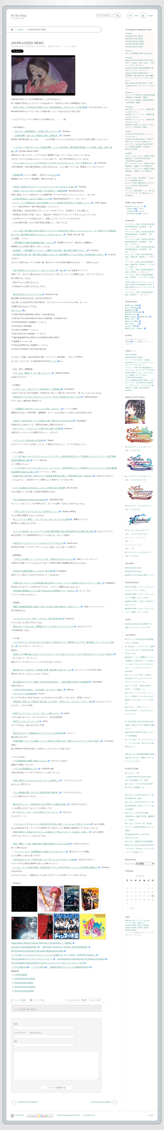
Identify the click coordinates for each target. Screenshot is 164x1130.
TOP (151, 1115)
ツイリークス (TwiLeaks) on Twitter (28, 440)
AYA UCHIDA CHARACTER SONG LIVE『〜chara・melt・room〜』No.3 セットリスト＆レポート (140, 62)
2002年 (146, 928)
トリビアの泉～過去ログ (134, 923)
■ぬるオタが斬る (132, 321)
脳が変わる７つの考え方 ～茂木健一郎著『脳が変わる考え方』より (42, 670)
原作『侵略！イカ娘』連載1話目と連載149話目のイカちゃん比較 (41, 844)
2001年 (128, 930)
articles (20, 30)
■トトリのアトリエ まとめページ (138, 476)
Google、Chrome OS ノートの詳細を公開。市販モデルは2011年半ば (43, 421)
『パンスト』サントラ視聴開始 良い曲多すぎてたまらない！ (39, 851)
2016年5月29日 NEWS (134, 357)
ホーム (12, 30)
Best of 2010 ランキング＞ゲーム (27, 294)
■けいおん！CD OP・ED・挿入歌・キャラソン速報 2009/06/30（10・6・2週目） (140, 827)
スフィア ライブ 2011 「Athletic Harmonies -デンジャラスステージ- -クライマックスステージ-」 (139, 362)
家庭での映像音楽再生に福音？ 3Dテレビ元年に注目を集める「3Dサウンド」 (46, 607)
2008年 (134, 925)
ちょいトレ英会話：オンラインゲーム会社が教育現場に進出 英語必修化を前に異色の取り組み (53, 531)
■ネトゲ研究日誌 (132, 308)
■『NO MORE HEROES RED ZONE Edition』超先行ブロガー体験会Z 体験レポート (140, 725)
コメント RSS (38, 1000)
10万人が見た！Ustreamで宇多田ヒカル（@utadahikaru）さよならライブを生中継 (49, 107)
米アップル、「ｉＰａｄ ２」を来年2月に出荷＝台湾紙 (37, 428)
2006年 (146, 925)
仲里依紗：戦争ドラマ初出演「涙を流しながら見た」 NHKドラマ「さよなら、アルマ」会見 (53, 701)
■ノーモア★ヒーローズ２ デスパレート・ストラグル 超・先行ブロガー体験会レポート (140, 743)
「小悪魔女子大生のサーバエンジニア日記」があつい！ (37, 409)
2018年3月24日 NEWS (135, 41)
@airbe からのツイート (134, 206)
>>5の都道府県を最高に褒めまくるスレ (30, 761)
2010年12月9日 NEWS (101, 1102)
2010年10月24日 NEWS (24, 979)
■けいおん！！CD (132, 773)
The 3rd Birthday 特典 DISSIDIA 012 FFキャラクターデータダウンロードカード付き (47, 963)
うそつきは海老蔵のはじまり (25, 769)
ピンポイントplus (147, 277)
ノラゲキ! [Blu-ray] (19, 967)
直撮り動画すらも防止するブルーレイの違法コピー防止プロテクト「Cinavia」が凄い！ (51, 832)
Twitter (150, 16)
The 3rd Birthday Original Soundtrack (29, 500)
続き (62, 270)
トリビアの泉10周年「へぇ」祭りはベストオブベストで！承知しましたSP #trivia (140, 193)
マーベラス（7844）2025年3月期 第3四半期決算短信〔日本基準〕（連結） (140, 226)
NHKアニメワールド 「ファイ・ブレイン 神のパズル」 (37, 713)
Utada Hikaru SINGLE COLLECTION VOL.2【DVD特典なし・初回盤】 (41, 943)
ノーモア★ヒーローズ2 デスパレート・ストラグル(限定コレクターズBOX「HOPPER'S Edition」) (53, 955)
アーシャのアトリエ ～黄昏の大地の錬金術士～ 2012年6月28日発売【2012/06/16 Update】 (140, 158)
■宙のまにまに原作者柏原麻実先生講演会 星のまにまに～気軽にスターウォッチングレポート (139, 757)
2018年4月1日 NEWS (134, 39)
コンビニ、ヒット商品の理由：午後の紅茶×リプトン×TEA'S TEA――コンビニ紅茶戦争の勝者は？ (55, 867)
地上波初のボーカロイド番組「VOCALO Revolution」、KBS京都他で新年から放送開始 (51, 682)
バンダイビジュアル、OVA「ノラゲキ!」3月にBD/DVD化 (37, 618)
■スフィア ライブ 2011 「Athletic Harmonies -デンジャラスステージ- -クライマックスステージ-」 (139, 678)
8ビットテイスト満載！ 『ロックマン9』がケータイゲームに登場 (41, 519)
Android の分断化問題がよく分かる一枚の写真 (33, 571)
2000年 (134, 930)
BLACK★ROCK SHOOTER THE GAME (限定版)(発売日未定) (37, 951)
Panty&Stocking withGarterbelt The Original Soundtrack (81, 959)
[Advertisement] (68, 23)
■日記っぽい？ (131, 319)
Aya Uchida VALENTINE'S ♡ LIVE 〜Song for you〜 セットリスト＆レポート (140, 85)
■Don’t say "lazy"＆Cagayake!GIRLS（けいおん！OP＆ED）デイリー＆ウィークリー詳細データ (140, 848)
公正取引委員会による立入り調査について (31, 199)
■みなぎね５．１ (132, 324)
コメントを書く (70, 46)
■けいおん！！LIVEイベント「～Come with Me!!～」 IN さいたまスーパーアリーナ (139, 710)
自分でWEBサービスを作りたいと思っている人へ (34, 270)
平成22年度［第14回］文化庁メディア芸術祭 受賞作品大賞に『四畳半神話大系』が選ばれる (53, 476)
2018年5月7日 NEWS (134, 36)
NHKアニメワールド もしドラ (26, 721)
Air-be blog (18, 15)
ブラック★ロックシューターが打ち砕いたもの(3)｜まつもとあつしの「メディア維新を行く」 (53, 163)
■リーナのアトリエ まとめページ (138, 552)
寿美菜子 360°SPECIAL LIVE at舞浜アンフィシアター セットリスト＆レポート (139, 78)
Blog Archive (130, 864)
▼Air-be (128, 51)
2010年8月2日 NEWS (23, 983)
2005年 (128, 928)
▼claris (128, 131)
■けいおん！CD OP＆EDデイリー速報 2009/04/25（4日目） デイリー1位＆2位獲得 (139, 805)
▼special (128, 58)
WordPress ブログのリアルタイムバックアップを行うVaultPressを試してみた (47, 397)
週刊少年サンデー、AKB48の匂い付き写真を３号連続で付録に (40, 804)
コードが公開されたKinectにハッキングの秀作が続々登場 (38, 488)
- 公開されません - (28, 1033)
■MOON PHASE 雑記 (133, 312)
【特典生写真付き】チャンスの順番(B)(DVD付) (69, 967)
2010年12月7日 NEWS (27, 1102)
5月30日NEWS (20, 975)
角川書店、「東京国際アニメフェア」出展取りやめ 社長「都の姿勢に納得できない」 (50, 250)
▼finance (128, 92)
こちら (54, 361)
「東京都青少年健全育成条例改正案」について (33, 242)
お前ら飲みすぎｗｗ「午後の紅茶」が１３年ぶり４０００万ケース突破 (44, 859)
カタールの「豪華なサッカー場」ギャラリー (32, 373)
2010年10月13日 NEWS (24, 987)
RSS (136, 16)
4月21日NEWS (131, 355)
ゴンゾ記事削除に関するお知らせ (139, 53)
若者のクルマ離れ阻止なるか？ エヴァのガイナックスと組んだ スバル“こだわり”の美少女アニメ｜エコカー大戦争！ (63, 654)
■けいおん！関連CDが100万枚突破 (139, 841)
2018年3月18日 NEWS (135, 44)
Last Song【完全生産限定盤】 (24, 947)
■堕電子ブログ (131, 314)
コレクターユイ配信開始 (23, 694)
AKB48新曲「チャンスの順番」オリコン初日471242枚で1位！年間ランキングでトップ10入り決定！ (56, 741)
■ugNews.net (130, 310)
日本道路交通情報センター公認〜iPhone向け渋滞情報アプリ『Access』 (44, 591)
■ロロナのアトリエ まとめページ (138, 506)
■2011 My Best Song (133, 568)
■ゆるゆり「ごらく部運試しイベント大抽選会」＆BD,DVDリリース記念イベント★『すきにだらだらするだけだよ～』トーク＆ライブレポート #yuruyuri (140, 664)
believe (57, 46)
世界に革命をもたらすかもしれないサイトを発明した (36, 780)
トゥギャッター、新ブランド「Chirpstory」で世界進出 (37, 389)
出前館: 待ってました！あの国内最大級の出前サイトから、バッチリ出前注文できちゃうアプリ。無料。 (57, 583)
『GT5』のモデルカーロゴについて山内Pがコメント (35, 511)
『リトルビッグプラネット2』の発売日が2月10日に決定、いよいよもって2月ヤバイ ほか (51, 824)
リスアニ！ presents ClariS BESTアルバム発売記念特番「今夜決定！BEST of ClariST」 (139, 146)
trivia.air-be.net (89, 1115)
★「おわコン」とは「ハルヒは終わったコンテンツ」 (36, 812)
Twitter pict (131, 211)
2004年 (134, 928)
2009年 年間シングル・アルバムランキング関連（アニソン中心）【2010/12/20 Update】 (139, 375)
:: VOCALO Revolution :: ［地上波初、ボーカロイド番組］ (38, 690)
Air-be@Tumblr (133, 213)
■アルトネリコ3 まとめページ (137, 530)
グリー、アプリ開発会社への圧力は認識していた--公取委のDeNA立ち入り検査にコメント (52, 203)
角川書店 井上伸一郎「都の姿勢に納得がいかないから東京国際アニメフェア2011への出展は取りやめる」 (59, 254)
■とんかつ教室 (131, 326)
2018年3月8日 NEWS (134, 47)
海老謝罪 (17, 175)
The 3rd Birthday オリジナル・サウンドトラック (32, 959)
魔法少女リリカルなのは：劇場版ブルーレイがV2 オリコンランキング (43, 626)
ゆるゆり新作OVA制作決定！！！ (139, 73)
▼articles (128, 33)
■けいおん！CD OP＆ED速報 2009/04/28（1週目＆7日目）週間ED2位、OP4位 (140, 816)
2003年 (140, 928)
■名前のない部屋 (132, 305)
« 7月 (131, 908)
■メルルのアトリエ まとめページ (138, 447)
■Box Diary (144, 317)
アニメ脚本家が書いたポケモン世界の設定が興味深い (36, 792)
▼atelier (128, 153)
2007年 (140, 925)
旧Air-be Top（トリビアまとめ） (138, 920)
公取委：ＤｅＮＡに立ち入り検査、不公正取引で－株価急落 (39, 191)
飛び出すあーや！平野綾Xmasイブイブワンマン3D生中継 (38, 733)
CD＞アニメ (16, 310)
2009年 (128, 925)
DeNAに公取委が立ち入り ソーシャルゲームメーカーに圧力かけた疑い (44, 187)
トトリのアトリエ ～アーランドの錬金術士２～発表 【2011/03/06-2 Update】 (139, 387)
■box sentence (131, 317)
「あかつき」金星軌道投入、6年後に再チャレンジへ (35, 131)
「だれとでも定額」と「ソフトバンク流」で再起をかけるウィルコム (43, 559)
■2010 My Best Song (133, 571)
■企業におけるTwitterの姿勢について (139, 575)
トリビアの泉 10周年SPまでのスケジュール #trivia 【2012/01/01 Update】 (139, 185)
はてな (54, 175)
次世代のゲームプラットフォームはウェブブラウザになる (38, 543)
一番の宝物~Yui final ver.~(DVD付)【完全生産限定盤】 (64, 947)
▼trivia (128, 175)
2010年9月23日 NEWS (24, 991)
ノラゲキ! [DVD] (38, 967)
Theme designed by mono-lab (68, 1115)
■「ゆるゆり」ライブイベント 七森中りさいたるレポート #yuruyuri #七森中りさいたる (140, 649)
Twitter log (131, 209)
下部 (139, 341)
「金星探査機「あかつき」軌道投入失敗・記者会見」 (36, 135)
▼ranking (129, 107)
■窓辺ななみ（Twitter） (134, 328)
